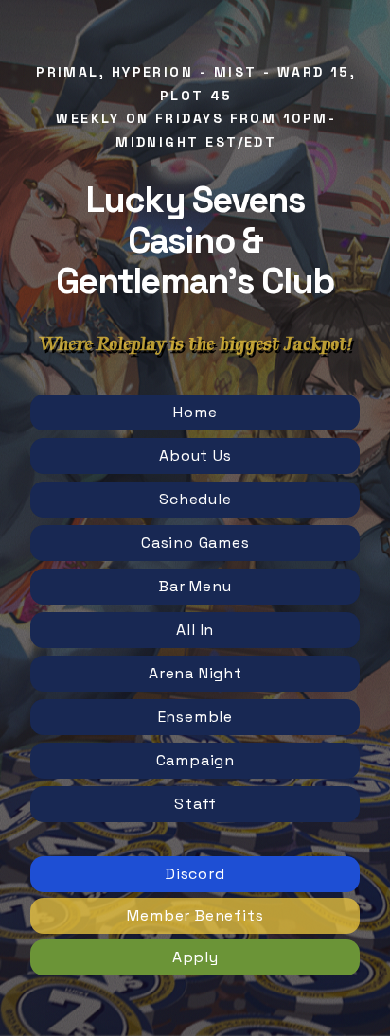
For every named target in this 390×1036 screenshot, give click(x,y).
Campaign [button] (195, 760)
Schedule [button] (195, 499)
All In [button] (195, 630)
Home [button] (195, 412)
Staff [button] (195, 804)
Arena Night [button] (195, 673)
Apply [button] (195, 957)
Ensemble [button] (195, 717)
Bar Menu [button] (195, 586)
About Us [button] (195, 455)
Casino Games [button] (195, 543)
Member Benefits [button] (195, 915)
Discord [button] (195, 874)
